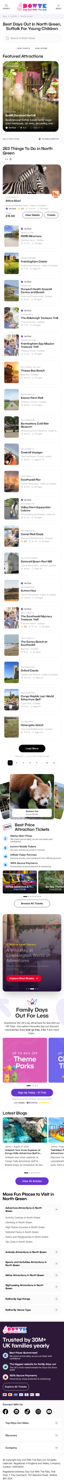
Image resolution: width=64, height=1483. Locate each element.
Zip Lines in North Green (18, 1241)
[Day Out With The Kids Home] (32, 7)
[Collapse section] (56, 1209)
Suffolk (13, 16)
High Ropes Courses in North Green (25, 1227)
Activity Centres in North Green (22, 1217)
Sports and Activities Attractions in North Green (26, 1264)
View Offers (41, 48)
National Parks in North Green (22, 1232)
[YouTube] (49, 1412)
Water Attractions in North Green (24, 1275)
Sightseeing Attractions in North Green (24, 1287)
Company (11, 1447)
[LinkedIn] (16, 1412)
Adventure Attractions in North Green (23, 1209)
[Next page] (53, 762)
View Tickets (23, 48)
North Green (26, 16)
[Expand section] (56, 1252)
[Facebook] (5, 1412)
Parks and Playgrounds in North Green (26, 1236)
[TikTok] (27, 1412)
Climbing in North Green (18, 1222)
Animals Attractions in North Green (26, 1252)
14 (47, 762)
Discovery (11, 1435)
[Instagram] (38, 1412)
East (5, 16)
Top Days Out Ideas (17, 1422)
